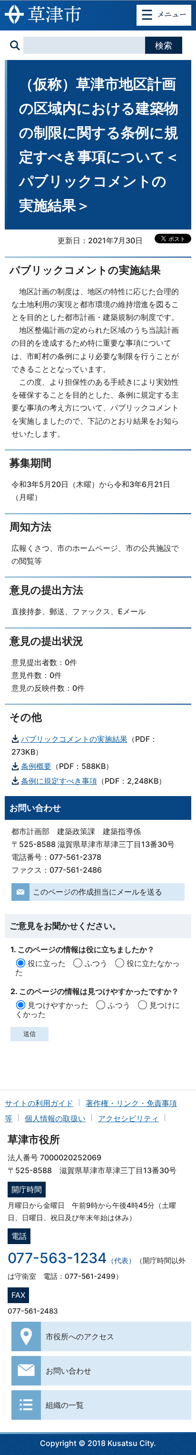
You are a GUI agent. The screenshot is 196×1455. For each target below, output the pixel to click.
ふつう (96, 963)
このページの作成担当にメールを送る (97, 892)
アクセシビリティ (128, 1118)
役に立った (47, 963)
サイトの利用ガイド (39, 1103)
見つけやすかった (58, 1005)
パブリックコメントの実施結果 (74, 739)
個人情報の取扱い (55, 1118)
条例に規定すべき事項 (59, 781)
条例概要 (36, 766)
